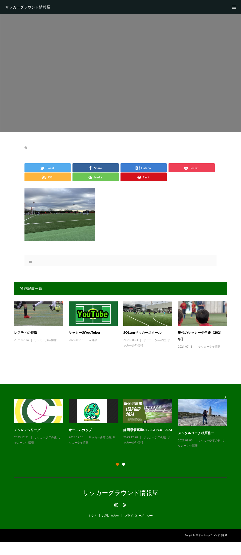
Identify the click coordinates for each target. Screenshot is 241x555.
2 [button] (123, 464)
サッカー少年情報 (45, 340)
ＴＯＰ (92, 516)
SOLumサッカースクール (142, 332)
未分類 (93, 340)
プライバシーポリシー (139, 516)
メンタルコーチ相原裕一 (196, 433)
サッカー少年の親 (154, 340)
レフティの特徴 (25, 332)
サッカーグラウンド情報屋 (27, 7)
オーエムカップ (80, 430)
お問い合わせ (110, 516)
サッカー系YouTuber (84, 332)
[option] (123, 424)
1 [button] (117, 464)
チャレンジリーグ (27, 430)
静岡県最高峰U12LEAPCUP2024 (147, 430)
